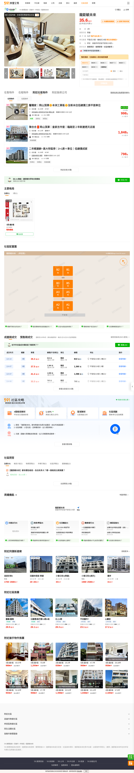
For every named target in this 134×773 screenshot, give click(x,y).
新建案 (27, 3)
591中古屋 (71, 761)
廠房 (75, 3)
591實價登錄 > (24, 10)
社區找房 (84, 3)
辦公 (68, 3)
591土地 (61, 761)
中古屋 (36, 3)
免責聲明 (54, 765)
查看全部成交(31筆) (66, 389)
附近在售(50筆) (66, 170)
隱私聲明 (79, 771)
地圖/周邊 (123, 495)
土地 (52, 3)
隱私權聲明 (101, 79)
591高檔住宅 (92, 761)
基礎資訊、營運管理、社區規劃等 (99, 47)
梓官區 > (38, 10)
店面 (60, 3)
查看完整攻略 (67, 444)
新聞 (93, 3)
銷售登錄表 (119, 337)
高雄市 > (32, 10)
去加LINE (124, 180)
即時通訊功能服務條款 (111, 79)
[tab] (11, 98)
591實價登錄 (39, 761)
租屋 (45, 3)
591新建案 (51, 761)
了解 (36, 15)
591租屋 (81, 761)
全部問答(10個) (66, 484)
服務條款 (94, 79)
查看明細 (122, 359)
